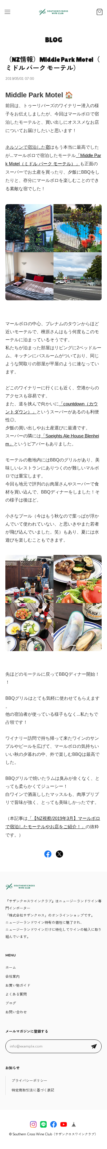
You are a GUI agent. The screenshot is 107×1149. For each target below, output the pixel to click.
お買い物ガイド (17, 985)
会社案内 (12, 976)
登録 (93, 1046)
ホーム (10, 967)
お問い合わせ (16, 1012)
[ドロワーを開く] (7, 11)
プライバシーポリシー (29, 1080)
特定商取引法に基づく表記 (33, 1090)
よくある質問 (16, 994)
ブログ (10, 1003)
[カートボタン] (99, 11)
